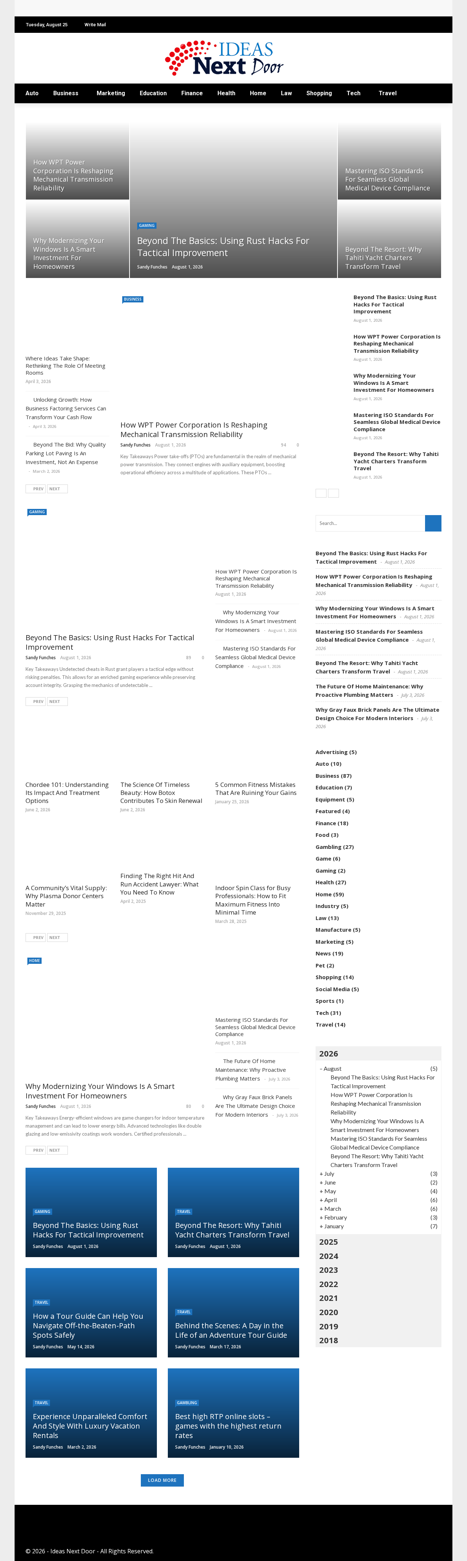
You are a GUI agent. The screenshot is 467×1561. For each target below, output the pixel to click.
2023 (328, 1269)
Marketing (111, 93)
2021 (328, 1297)
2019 (328, 1326)
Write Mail (95, 24)
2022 (328, 1283)
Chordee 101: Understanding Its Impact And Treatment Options (67, 792)
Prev (38, 488)
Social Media (333, 989)
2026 (328, 1053)
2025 (328, 1241)
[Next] (333, 493)
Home (258, 93)
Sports (325, 1000)
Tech (353, 93)
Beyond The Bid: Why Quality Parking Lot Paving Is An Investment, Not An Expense (66, 453)
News (323, 953)
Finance (192, 93)
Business (65, 93)
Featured (328, 811)
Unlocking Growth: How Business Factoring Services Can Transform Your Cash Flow (66, 408)
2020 (328, 1311)
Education (153, 93)
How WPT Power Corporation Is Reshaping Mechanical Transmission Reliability (143, 8)
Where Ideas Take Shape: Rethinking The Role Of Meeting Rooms (65, 365)
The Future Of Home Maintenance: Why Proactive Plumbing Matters (250, 1069)
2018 (328, 1339)
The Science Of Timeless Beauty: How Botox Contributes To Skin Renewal (161, 792)
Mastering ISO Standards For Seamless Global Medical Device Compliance (255, 657)
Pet (320, 965)
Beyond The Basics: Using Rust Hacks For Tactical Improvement (110, 642)
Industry (327, 905)
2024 (328, 1255)
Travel (388, 93)
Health (226, 93)
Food (322, 834)
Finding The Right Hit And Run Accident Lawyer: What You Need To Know (159, 884)
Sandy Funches (152, 267)
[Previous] (321, 493)
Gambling (187, 1402)
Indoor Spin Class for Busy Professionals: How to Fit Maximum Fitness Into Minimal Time (253, 900)
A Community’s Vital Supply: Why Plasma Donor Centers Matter (66, 896)
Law (286, 93)
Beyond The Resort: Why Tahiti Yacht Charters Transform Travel (396, 461)
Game (323, 858)
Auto (32, 93)
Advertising (332, 752)
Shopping (319, 93)
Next (54, 488)
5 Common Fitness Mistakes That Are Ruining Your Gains (256, 788)
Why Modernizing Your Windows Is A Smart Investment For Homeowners (255, 620)
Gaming (147, 225)
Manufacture (333, 929)
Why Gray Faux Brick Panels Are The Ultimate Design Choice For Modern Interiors (255, 1105)
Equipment (330, 799)
